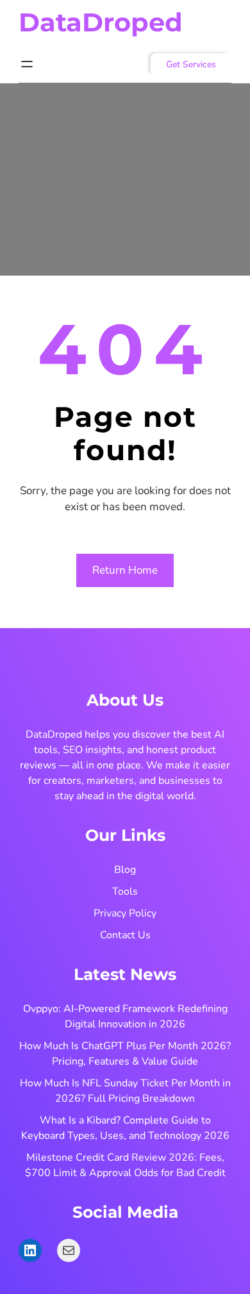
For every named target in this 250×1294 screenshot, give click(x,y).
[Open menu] (27, 64)
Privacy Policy (125, 913)
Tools (125, 891)
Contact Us (125, 935)
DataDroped (101, 22)
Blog (125, 870)
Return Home (125, 570)
